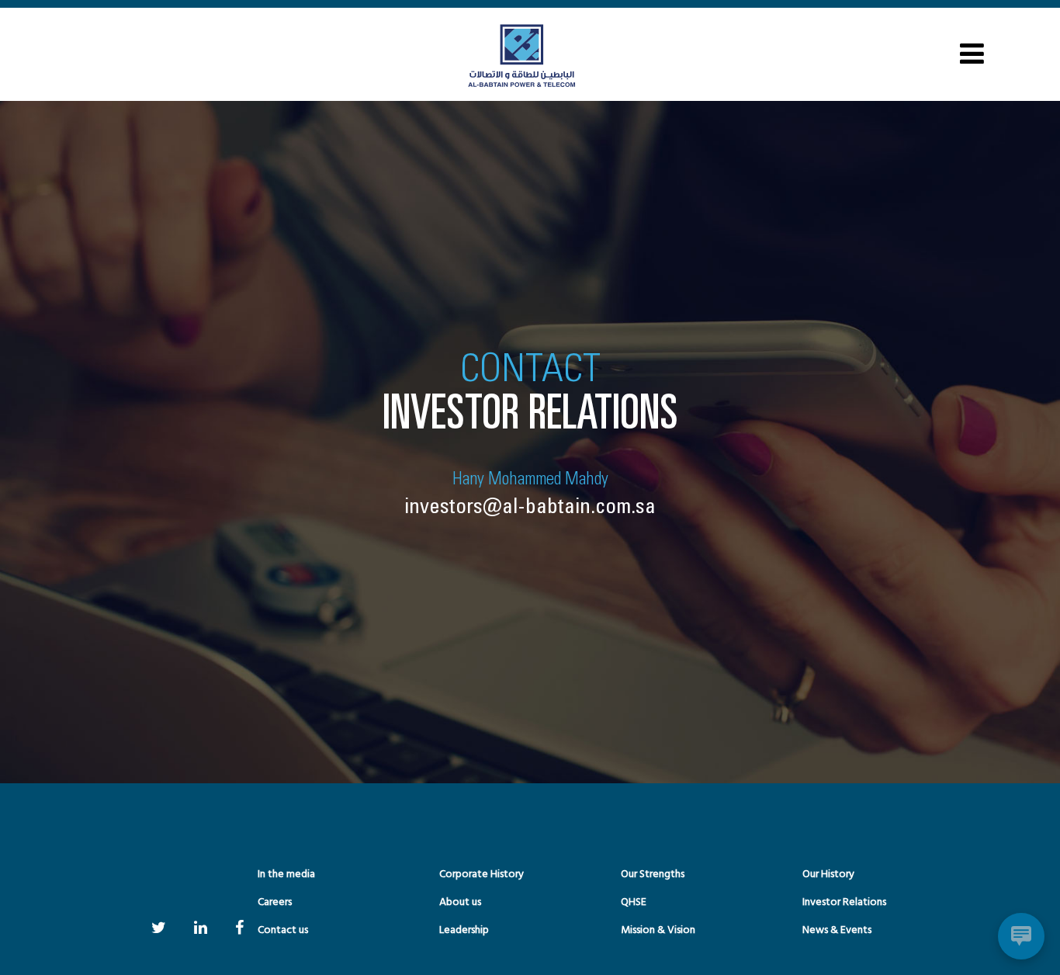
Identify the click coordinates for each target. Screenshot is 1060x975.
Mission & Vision (658, 930)
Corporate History (481, 874)
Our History (828, 874)
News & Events (836, 930)
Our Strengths (652, 874)
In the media (286, 874)
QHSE (633, 902)
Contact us (283, 930)
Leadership (464, 930)
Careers (275, 902)
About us (460, 902)
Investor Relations (844, 902)
